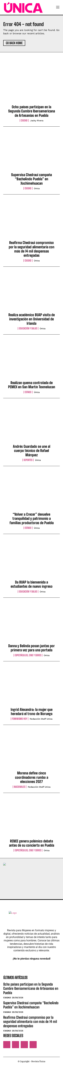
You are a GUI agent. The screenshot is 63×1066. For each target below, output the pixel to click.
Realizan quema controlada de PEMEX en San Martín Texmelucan (31, 385)
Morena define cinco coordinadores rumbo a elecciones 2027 (31, 777)
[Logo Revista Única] (23, 7)
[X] (24, 1044)
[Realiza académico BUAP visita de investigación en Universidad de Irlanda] (31, 292)
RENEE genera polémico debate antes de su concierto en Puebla (31, 843)
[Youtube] (33, 1044)
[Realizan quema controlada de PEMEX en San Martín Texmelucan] (31, 360)
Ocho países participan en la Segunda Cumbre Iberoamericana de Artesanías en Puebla (31, 111)
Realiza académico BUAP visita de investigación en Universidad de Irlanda (31, 319)
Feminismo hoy (19, 718)
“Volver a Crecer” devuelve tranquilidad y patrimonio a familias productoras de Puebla (32, 518)
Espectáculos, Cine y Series (28, 655)
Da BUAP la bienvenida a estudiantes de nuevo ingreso (31, 584)
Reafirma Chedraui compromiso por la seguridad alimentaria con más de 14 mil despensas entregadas (31, 248)
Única (37, 188)
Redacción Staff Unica (41, 719)
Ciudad (24, 120)
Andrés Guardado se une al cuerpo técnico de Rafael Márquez (31, 450)
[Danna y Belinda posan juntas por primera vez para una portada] (31, 623)
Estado (28, 392)
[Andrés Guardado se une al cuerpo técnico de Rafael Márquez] (31, 423)
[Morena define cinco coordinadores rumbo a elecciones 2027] (31, 750)
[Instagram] (15, 1044)
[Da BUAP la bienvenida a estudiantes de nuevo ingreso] (31, 559)
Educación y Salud (28, 328)
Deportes (28, 460)
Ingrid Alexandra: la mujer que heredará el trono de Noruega (31, 711)
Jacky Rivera (36, 120)
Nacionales (19, 787)
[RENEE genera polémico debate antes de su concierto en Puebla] (31, 818)
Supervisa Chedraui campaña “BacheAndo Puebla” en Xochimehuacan (31, 179)
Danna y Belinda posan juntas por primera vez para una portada (31, 648)
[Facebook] (6, 1044)
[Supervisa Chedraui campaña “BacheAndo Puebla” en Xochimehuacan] (31, 152)
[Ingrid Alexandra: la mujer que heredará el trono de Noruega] (31, 687)
